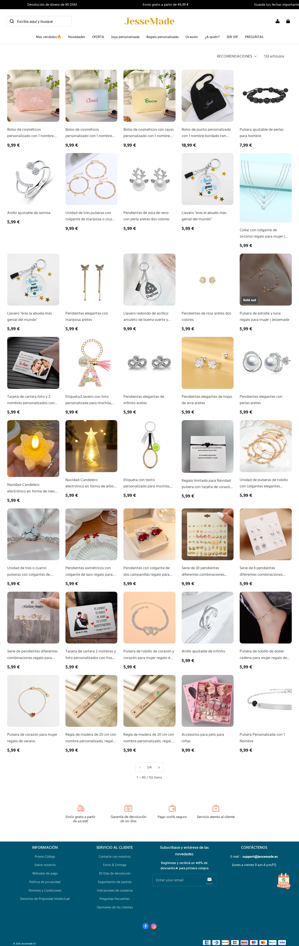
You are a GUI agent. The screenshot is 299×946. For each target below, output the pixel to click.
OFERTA (98, 36)
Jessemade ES (28, 943)
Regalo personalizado (162, 36)
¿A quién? (212, 36)
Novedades (76, 36)
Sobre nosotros (45, 864)
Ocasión (192, 36)
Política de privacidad (44, 881)
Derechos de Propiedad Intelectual (45, 898)
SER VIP (232, 36)
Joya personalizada (125, 36)
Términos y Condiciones (45, 890)
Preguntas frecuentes (115, 898)
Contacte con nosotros (114, 856)
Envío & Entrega (114, 864)
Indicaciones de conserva (114, 890)
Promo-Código (45, 856)
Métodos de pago (45, 873)
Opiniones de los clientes (115, 907)
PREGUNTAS (254, 36)
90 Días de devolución (114, 873)
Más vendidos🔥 (48, 36)
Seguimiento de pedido (115, 881)
